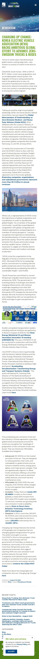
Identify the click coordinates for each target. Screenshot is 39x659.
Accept (11, 651)
